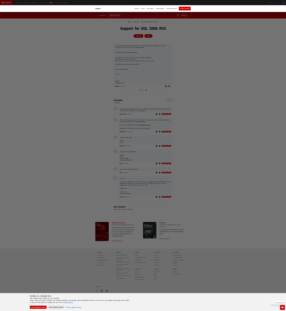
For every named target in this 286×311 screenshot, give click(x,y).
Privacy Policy (68, 302)
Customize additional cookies (73, 307)
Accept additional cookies (38, 307)
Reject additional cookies (56, 307)
